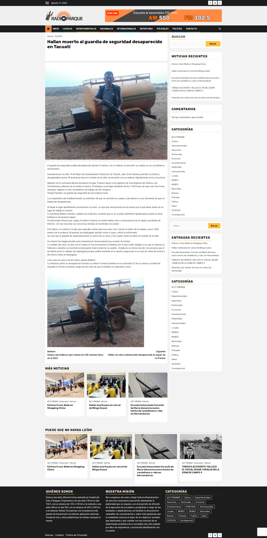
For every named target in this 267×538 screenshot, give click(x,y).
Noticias (50, 36)
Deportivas (146, 29)
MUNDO (175, 180)
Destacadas (64, 401)
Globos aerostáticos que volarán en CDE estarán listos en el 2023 (75, 355)
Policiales (163, 29)
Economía (176, 159)
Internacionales (126, 29)
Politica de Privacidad (76, 535)
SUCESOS (58, 36)
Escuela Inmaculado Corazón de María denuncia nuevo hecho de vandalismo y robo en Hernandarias (147, 409)
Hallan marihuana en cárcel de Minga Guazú (105, 406)
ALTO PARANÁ (52, 401)
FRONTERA (176, 167)
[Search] (220, 29)
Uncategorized (178, 215)
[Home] (48, 29)
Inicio (56, 29)
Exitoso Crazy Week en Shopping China (60, 406)
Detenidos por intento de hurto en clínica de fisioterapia (196, 98)
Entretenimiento (179, 163)
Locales (67, 29)
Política (177, 29)
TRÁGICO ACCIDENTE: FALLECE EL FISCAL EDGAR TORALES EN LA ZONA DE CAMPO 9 (200, 469)
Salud (174, 206)
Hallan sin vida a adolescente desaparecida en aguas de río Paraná (136, 355)
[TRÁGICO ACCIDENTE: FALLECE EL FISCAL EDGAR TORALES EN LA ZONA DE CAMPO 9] (201, 446)
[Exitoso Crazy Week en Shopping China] (64, 385)
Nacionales (106, 29)
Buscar (178, 37)
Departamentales (86, 29)
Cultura (175, 141)
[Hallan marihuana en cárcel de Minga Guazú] (106, 385)
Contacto (191, 29)
